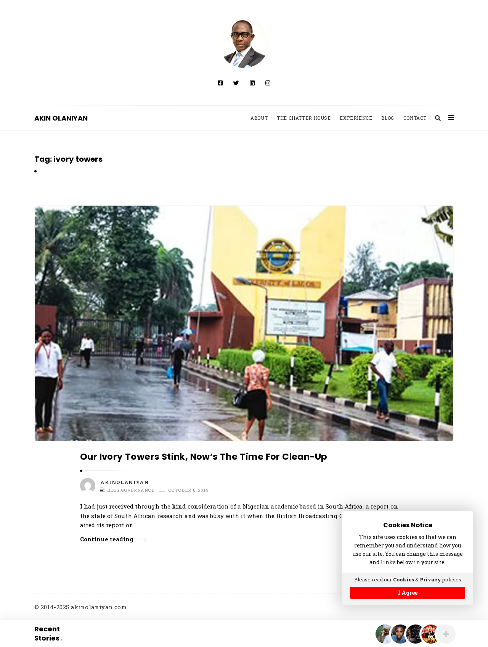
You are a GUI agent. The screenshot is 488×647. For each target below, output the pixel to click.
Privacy (430, 579)
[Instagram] (267, 83)
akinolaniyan (124, 482)
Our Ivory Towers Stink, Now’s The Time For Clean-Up (203, 457)
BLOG (113, 490)
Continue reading (107, 539)
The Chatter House (304, 118)
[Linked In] (252, 83)
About (259, 118)
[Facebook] (220, 83)
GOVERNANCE (138, 490)
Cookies (403, 579)
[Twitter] (236, 83)
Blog (387, 118)
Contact (415, 118)
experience (356, 118)
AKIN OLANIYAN (61, 118)
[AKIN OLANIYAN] (244, 43)
